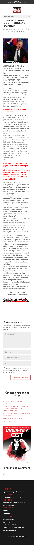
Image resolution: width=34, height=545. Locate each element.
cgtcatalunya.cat (8, 519)
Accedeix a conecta (9, 525)
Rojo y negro (7, 522)
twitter (5, 510)
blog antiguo (12, 31)
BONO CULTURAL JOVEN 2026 (12, 419)
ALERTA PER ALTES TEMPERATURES (14, 422)
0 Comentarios (22, 31)
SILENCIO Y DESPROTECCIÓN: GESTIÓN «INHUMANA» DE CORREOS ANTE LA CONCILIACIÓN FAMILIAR (15, 408)
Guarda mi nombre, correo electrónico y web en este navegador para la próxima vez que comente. (16, 370)
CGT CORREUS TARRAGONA (14, 29)
